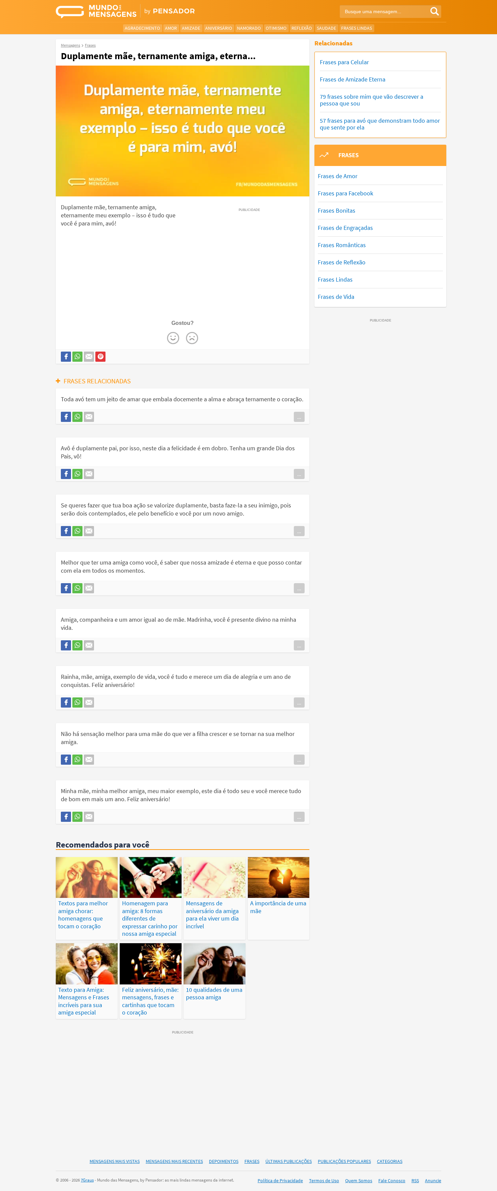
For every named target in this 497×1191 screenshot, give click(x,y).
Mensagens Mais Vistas (115, 1161)
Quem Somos (358, 1180)
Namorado (249, 28)
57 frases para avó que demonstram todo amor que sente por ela (380, 124)
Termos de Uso (324, 1180)
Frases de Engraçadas (345, 228)
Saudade (326, 28)
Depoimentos (223, 1161)
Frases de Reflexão (341, 262)
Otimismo (276, 28)
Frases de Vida (336, 297)
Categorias (389, 1161)
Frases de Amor (337, 176)
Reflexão (301, 28)
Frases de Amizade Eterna (352, 79)
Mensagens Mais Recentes (174, 1161)
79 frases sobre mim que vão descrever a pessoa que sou (371, 100)
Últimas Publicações (288, 1161)
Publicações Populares (344, 1161)
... (299, 416)
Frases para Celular (344, 62)
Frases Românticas (342, 245)
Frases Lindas (356, 28)
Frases (251, 1161)
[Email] (89, 357)
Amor (171, 28)
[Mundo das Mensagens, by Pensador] (149, 12)
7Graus (87, 1180)
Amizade (191, 28)
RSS (415, 1180)
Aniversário (218, 28)
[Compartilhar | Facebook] (66, 357)
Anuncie (433, 1180)
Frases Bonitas (336, 210)
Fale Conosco (391, 1180)
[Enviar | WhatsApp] (77, 357)
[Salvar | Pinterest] (100, 357)
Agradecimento (142, 28)
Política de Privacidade (280, 1180)
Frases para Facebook (345, 193)
